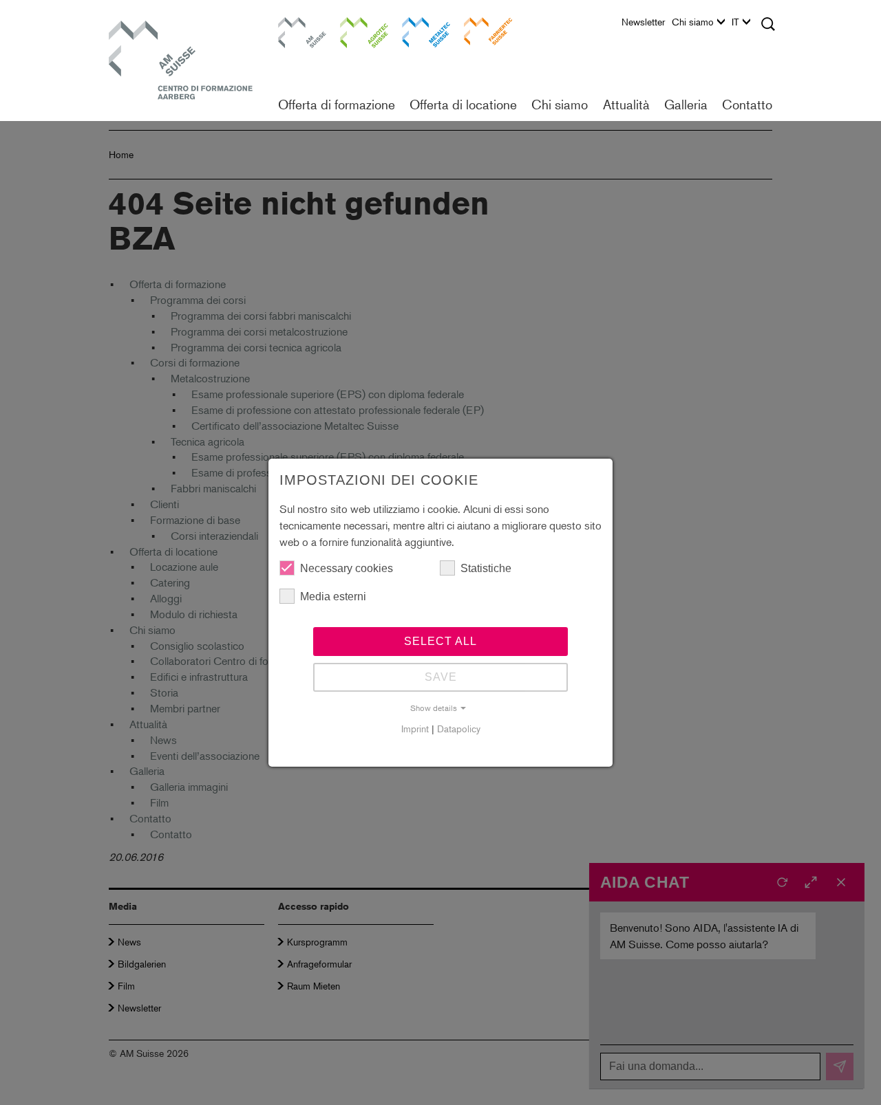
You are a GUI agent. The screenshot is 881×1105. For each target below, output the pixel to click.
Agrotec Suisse (354, 31)
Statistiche (485, 568)
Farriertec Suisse (481, 31)
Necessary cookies (346, 568)
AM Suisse (297, 24)
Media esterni (333, 596)
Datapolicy (458, 728)
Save (441, 677)
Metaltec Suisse (417, 31)
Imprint (415, 728)
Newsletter (643, 22)
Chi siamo (693, 22)
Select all (440, 641)
